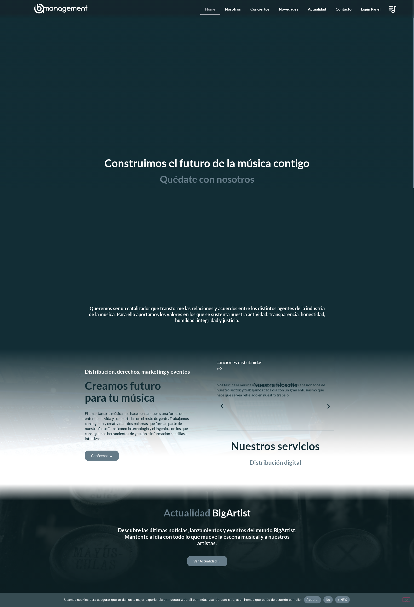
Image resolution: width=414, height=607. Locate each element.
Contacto (343, 9)
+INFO (342, 599)
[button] (222, 406)
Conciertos (259, 9)
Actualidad (317, 9)
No (328, 599)
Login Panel (370, 9)
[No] (406, 599)
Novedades (288, 9)
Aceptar (312, 599)
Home (210, 9)
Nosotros (233, 9)
